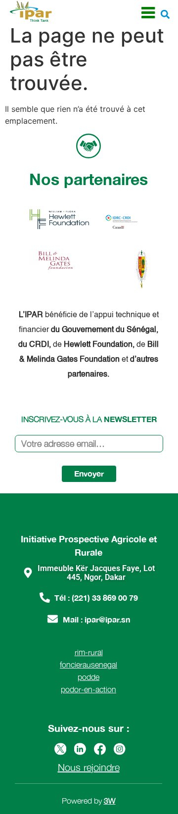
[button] (165, 14)
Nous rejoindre (89, 767)
